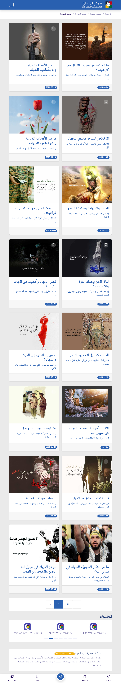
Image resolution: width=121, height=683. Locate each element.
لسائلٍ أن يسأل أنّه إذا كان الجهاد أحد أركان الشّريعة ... (87, 77)
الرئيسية (108, 14)
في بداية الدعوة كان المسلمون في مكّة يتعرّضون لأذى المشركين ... (88, 505)
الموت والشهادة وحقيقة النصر (88, 208)
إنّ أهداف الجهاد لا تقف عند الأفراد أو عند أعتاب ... (35, 75)
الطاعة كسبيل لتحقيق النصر (89, 355)
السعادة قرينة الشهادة (41, 498)
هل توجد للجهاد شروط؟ (39, 428)
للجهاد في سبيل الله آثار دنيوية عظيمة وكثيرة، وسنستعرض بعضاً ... (88, 578)
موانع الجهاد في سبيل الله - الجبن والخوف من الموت (37, 569)
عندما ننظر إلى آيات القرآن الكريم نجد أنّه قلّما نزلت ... (35, 293)
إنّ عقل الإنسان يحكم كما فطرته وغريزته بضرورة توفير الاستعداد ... (88, 293)
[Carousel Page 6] (70, 638)
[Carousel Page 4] (61, 638)
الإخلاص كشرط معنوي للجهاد (88, 139)
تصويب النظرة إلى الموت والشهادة (39, 357)
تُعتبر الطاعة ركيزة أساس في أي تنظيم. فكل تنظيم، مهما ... (87, 362)
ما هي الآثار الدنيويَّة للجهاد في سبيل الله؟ (87, 569)
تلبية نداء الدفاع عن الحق (91, 498)
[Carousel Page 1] (46, 638)
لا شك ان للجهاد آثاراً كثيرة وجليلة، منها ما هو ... (88, 438)
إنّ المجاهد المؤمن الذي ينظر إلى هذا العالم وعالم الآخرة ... (88, 215)
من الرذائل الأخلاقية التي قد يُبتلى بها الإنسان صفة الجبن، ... (35, 578)
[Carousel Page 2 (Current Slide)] (51, 638)
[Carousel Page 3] (56, 638)
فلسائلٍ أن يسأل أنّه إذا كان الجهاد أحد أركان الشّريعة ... (34, 220)
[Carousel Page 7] (75, 638)
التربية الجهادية (80, 14)
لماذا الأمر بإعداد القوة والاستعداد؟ (94, 284)
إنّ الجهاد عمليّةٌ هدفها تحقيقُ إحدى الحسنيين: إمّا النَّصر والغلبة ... (35, 435)
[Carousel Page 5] (65, 638)
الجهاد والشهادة (96, 14)
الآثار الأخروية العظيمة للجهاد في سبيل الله (88, 431)
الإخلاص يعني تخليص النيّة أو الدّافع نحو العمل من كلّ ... (87, 145)
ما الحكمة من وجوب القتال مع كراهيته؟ (88, 67)
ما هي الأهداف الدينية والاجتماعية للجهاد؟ (41, 67)
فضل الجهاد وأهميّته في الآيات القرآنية (35, 284)
